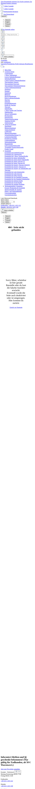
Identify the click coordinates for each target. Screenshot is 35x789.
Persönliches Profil (13, 64)
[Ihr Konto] (3, 53)
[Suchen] (3, 37)
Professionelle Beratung (11, 11)
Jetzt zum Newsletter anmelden (10, 769)
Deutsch (7, 20)
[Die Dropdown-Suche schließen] (3, 40)
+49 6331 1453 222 (7, 781)
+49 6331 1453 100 (7, 786)
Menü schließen (8, 56)
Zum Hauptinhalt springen (9, 1)
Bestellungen (29, 64)
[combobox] (10, 35)
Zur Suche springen (23, 1)
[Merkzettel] (2, 50)
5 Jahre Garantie (9, 6)
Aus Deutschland (8, 14)
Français (7, 24)
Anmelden (4, 60)
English (7, 22)
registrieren (7, 62)
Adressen (22, 64)
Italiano (7, 26)
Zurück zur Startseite (16, 307)
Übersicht (4, 64)
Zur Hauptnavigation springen (16, 2)
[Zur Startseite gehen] (8, 29)
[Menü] (3, 32)
